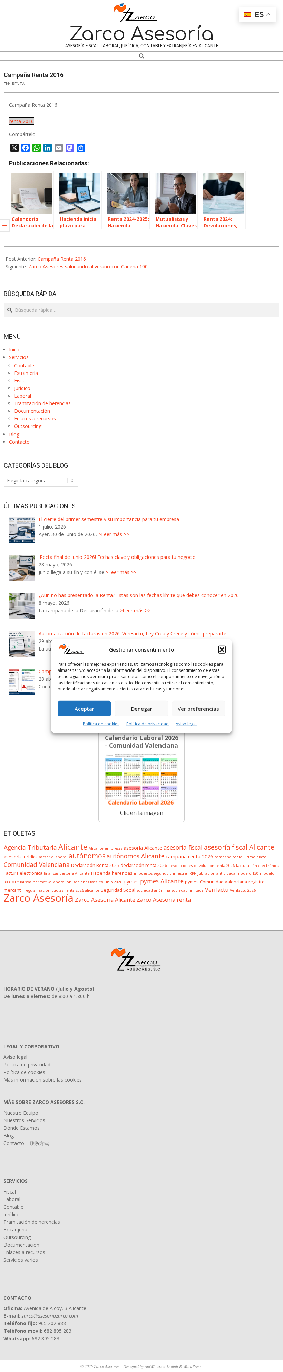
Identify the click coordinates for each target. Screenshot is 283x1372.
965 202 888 (52, 1323)
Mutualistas (21, 882)
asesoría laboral (53, 856)
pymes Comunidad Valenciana (216, 882)
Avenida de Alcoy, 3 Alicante (55, 1308)
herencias (122, 873)
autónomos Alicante (135, 856)
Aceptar (84, 708)
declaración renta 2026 (143, 865)
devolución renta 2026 (214, 865)
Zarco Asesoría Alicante (105, 899)
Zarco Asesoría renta (164, 899)
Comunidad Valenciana (37, 864)
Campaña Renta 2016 (62, 259)
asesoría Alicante (143, 847)
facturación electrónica (257, 865)
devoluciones (180, 865)
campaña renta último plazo (240, 856)
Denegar (141, 708)
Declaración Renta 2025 (95, 865)
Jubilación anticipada (216, 873)
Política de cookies (101, 724)
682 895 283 (57, 1331)
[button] (221, 649)
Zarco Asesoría (39, 898)
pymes (131, 881)
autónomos (87, 855)
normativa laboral (49, 882)
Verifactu (216, 889)
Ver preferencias (198, 708)
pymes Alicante (162, 881)
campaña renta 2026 (189, 856)
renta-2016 (21, 121)
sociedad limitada (188, 890)
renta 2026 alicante (82, 890)
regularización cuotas (43, 890)
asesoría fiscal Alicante (239, 847)
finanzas (51, 873)
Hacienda (100, 873)
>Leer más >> (113, 534)
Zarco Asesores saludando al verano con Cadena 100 (88, 266)
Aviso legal (186, 724)
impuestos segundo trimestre (160, 873)
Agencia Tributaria (30, 847)
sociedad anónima (153, 890)
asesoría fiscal (183, 847)
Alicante (72, 846)
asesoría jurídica (21, 856)
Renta (18, 84)
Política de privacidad (147, 724)
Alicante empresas (105, 848)
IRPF (192, 873)
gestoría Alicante (75, 873)
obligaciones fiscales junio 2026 (94, 882)
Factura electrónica (23, 873)
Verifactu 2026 (243, 890)
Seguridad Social (118, 890)
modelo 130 (247, 873)
